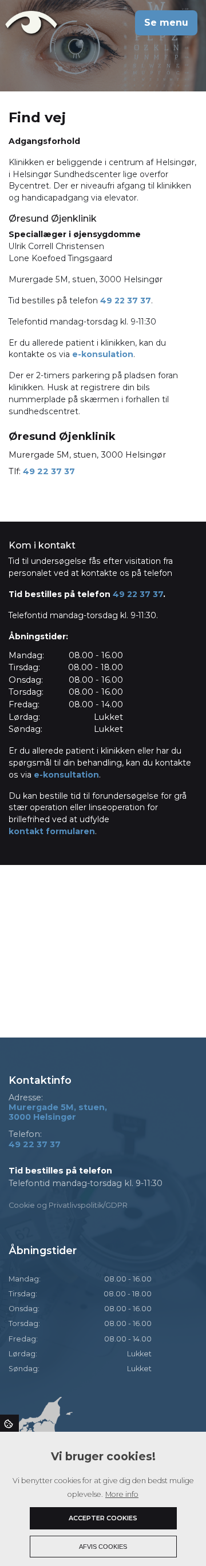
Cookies (9, 1423)
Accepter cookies (103, 1518)
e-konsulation (102, 354)
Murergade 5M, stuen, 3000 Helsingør (58, 1112)
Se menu (166, 22)
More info (121, 1494)
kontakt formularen (52, 831)
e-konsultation (66, 774)
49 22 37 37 (125, 300)
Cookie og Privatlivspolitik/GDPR (68, 1205)
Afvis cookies (103, 1546)
